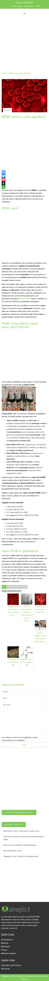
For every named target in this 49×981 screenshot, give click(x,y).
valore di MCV (25, 299)
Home (4, 73)
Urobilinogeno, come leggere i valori (13, 662)
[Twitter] (24, 176)
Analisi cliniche (13, 587)
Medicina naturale (8, 953)
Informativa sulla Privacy (11, 965)
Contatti (37, 6)
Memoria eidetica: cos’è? (12, 850)
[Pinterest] (24, 179)
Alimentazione (7, 939)
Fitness (4, 950)
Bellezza (4, 943)
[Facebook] (24, 172)
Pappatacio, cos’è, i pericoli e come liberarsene (20, 856)
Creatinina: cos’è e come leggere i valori (27, 662)
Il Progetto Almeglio (17, 6)
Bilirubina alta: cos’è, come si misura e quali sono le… (13, 610)
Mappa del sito (28, 6)
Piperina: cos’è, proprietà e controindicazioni (19, 845)
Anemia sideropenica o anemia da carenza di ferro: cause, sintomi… (27, 613)
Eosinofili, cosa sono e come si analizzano (40, 609)
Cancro (24, 587)
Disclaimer (5, 968)
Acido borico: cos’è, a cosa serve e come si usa (21, 831)
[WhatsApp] (24, 187)
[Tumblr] (24, 183)
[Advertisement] (24, 41)
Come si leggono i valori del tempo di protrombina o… (40, 637)
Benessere (5, 946)
